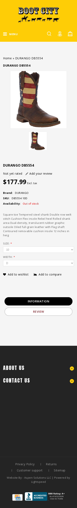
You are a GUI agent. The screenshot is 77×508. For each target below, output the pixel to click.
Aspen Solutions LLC (38, 477)
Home (7, 58)
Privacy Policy (25, 464)
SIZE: (7, 243)
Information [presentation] (38, 301)
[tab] (39, 301)
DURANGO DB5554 (29, 58)
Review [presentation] (38, 312)
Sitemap (60, 470)
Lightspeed (38, 482)
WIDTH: (9, 257)
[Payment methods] (17, 500)
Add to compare (50, 274)
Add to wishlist (19, 274)
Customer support (30, 470)
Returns (51, 464)
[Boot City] (38, 15)
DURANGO (22, 193)
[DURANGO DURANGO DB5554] (38, 100)
